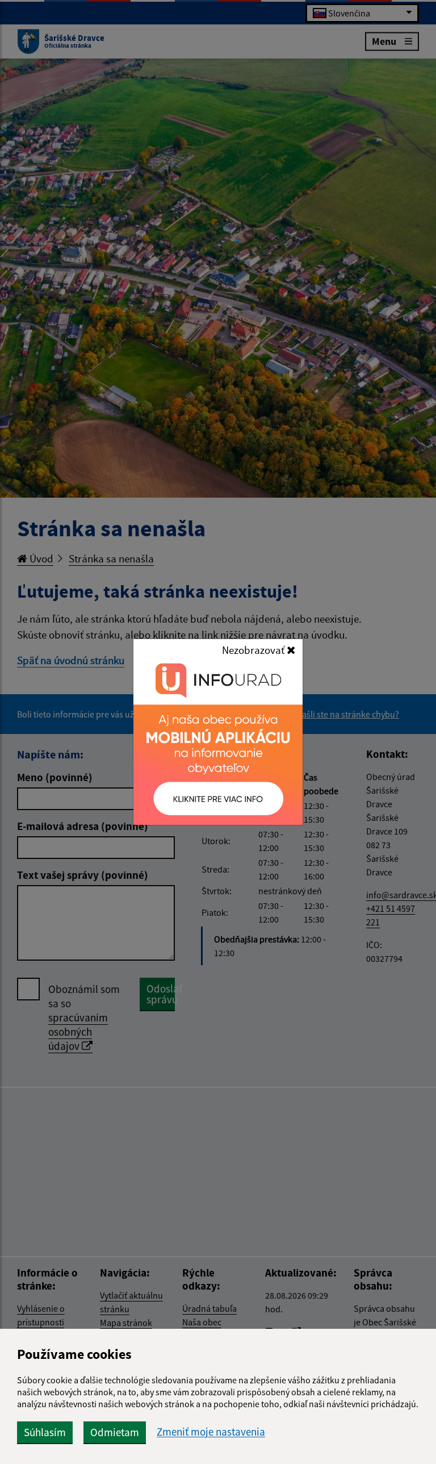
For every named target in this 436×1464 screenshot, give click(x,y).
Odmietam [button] (114, 1432)
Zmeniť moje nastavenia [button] (211, 1432)
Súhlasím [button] (45, 1432)
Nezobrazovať (254, 650)
